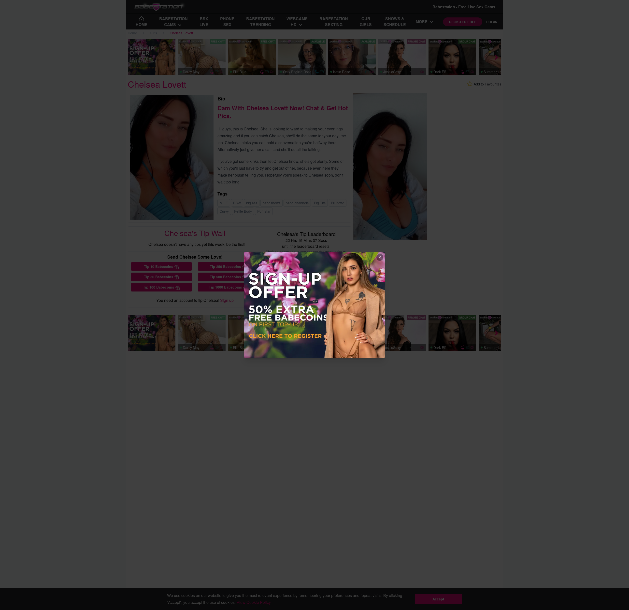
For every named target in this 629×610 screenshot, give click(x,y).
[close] (379, 257)
